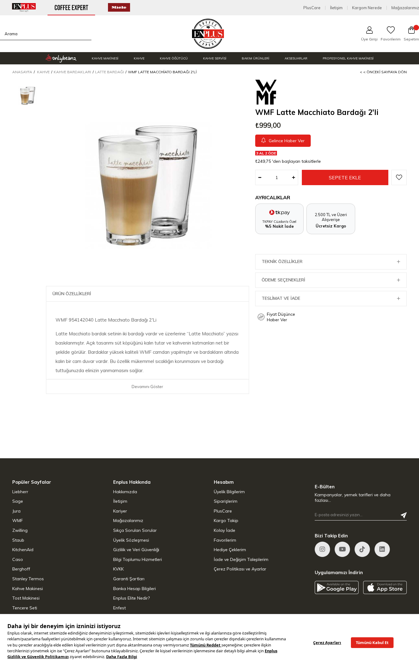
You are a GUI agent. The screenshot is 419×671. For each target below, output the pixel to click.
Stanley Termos (28, 578)
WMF (17, 520)
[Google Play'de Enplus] (337, 587)
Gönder (404, 515)
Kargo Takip (226, 520)
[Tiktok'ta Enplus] (362, 549)
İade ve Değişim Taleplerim (241, 559)
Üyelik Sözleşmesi (131, 540)
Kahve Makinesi (27, 588)
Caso (17, 559)
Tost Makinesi (26, 598)
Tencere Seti (24, 608)
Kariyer (120, 511)
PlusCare (312, 8)
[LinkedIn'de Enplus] (382, 549)
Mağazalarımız (405, 8)
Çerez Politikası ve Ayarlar (240, 569)
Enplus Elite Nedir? (131, 598)
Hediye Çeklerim (230, 549)
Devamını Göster (147, 386)
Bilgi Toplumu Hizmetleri (137, 559)
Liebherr (20, 491)
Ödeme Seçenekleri (283, 280)
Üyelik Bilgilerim (229, 491)
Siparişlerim (225, 501)
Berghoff (21, 569)
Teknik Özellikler (282, 261)
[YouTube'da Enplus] (342, 549)
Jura (16, 511)
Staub (18, 540)
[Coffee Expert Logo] (208, 34)
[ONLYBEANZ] (61, 58)
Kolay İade (224, 530)
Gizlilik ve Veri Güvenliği (136, 549)
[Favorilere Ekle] (399, 177)
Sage (17, 501)
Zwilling (20, 530)
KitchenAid (22, 549)
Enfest (119, 608)
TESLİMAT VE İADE (281, 298)
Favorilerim (225, 540)
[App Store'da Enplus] (385, 587)
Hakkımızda (125, 491)
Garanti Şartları (128, 578)
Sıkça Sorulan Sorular (135, 530)
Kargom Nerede (367, 8)
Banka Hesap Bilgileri (134, 588)
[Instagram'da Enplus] (322, 549)
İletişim (336, 8)
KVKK (118, 569)
